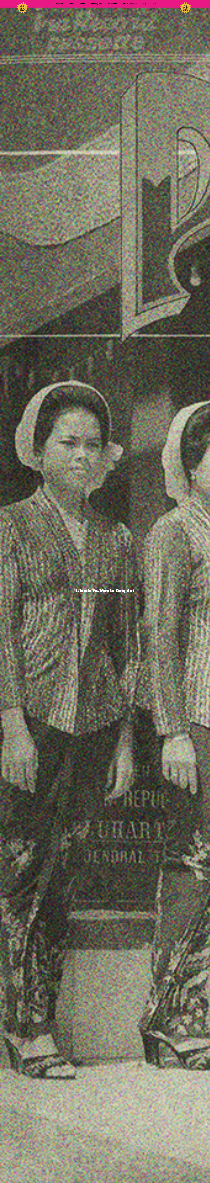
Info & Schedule (130, 4)
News (82, 4)
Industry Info (96, 4)
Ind (154, 4)
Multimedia (112, 4)
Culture (71, 4)
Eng (144, 4)
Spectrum (59, 4)
